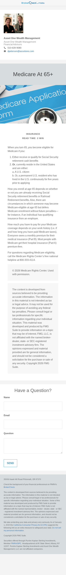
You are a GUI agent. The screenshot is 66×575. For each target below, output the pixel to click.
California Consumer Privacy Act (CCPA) (30, 525)
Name (7, 397)
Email (7, 415)
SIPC (19, 543)
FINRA (14, 543)
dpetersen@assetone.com (21, 51)
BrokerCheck (9, 487)
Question (9, 433)
